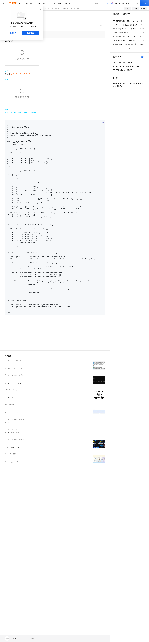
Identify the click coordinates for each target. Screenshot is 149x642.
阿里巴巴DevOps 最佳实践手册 (122, 70)
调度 (14, 454)
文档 (123, 3)
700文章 (31, 638)
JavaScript (15, 375)
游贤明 (13, 639)
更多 (142, 57)
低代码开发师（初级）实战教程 (123, 62)
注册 (137, 3)
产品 (26, 3)
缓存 (13, 360)
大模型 (21, 3)
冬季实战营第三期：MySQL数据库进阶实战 (126, 66)
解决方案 (32, 3)
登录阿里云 (30, 33)
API (10, 454)
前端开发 (18, 360)
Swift (13, 390)
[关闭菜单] (3, 3)
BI (16, 429)
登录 (144, 3)
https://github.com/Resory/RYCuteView (20, 74)
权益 (39, 3)
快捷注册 (13, 33)
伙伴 (55, 3)
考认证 (57, 8)
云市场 (49, 3)
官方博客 (50, 8)
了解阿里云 (66, 3)
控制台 (132, 3)
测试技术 (22, 419)
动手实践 (43, 8)
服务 (59, 3)
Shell (18, 404)
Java (13, 429)
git (16, 390)
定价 (43, 3)
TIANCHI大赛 (64, 8)
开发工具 (22, 375)
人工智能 (7, 360)
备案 (127, 3)
